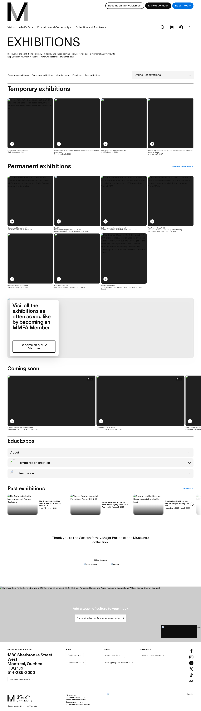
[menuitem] (18, 11)
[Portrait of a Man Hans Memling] (179, 631)
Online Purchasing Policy (75, 697)
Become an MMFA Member (124, 5)
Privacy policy (71, 695)
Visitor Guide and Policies (76, 700)
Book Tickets (183, 5)
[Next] (192, 403)
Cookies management (74, 702)
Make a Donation (158, 5)
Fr (189, 27)
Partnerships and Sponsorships (78, 704)
